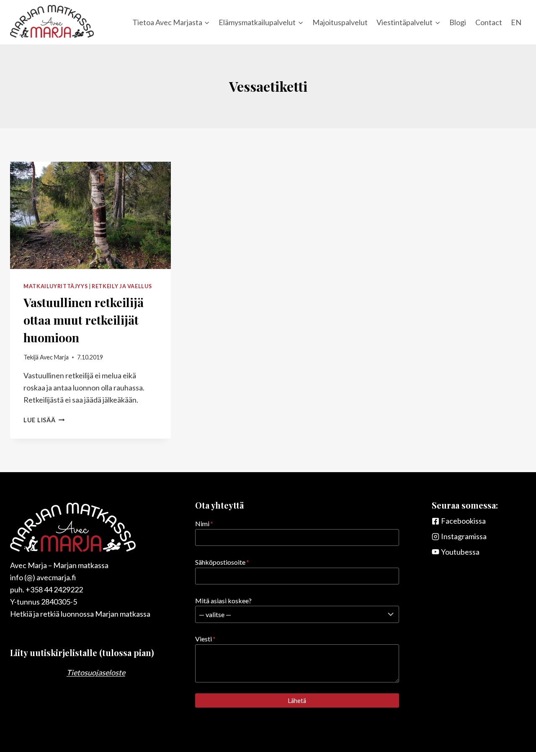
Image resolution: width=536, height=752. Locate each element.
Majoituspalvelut (340, 22)
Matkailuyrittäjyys (55, 286)
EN (516, 22)
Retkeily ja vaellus (122, 286)
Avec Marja (54, 357)
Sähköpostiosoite (222, 562)
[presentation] (90, 215)
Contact (488, 22)
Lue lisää (43, 420)
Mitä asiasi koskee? (223, 601)
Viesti (205, 639)
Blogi (457, 22)
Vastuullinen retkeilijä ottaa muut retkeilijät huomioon (83, 320)
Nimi (204, 523)
